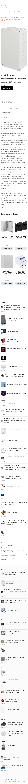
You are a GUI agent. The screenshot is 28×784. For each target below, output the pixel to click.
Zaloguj (14, 12)
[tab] (14, 108)
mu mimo (19, 99)
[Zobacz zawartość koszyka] (18, 12)
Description (14, 108)
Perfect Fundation (6, 6)
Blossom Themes (7, 781)
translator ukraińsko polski (10, 102)
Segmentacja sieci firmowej (7, 548)
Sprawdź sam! (7, 88)
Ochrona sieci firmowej (6, 545)
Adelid (10, 97)
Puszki (14, 97)
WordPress (22, 781)
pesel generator (6, 101)
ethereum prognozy (10, 99)
